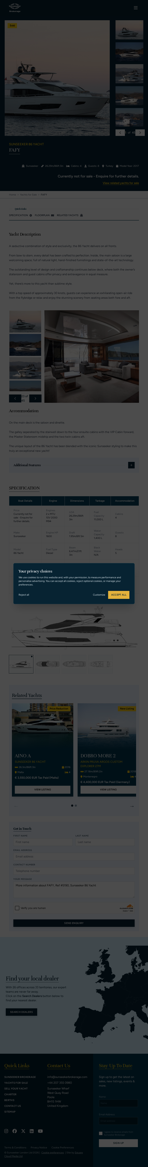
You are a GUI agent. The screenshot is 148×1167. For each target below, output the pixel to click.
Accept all (119, 594)
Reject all (24, 594)
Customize (99, 594)
